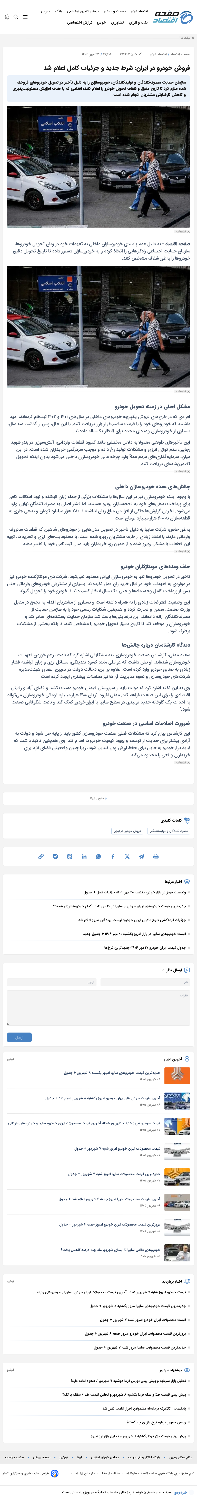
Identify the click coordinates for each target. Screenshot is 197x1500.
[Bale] (55, 856)
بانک (59, 11)
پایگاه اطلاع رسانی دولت (144, 1457)
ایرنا (79, 1457)
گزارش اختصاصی (80, 22)
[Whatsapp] (98, 856)
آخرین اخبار (173, 1059)
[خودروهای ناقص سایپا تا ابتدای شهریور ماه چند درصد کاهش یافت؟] (177, 1252)
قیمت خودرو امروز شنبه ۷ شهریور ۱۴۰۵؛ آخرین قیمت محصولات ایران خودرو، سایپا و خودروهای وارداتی (84, 1123)
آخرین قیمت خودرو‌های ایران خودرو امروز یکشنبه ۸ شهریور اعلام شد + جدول (102, 1098)
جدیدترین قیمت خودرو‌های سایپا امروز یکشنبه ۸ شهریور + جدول (112, 1072)
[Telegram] (141, 856)
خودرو (102, 22)
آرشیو (10, 1059)
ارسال (19, 1037)
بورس (46, 11)
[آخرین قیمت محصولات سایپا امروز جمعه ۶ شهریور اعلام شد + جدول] (177, 1202)
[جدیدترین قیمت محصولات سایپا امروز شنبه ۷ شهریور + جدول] (177, 1177)
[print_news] (156, 856)
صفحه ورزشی (41, 1457)
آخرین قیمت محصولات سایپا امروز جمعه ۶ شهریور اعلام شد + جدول (109, 1199)
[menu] (25, 17)
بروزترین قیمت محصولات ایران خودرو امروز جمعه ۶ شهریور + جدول (109, 1224)
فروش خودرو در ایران (127, 831)
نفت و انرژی (139, 22)
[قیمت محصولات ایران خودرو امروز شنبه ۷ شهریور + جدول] (177, 1151)
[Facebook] (113, 856)
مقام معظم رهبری (180, 1457)
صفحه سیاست (14, 1457)
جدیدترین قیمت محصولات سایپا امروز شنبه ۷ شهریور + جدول (114, 1174)
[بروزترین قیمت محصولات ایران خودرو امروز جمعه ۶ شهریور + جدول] (177, 1227)
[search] (15, 16)
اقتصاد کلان (140, 11)
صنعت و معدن (115, 11)
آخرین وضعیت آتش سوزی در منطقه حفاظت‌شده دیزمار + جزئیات (122, 1494)
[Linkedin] (84, 856)
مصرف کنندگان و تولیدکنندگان (169, 831)
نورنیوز (64, 1457)
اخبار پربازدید (172, 1281)
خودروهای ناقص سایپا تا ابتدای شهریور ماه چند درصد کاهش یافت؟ (110, 1249)
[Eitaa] (70, 856)
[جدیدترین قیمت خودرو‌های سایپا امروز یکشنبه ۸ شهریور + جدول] (177, 1076)
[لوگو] (173, 17)
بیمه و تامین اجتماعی (83, 11)
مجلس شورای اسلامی (105, 1457)
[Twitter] (127, 856)
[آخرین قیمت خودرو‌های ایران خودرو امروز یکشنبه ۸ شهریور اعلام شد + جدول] (177, 1101)
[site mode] (7, 17)
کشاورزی (118, 22)
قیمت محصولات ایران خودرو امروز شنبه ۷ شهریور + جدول (117, 1148)
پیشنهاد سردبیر (171, 1370)
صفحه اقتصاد (180, 54)
